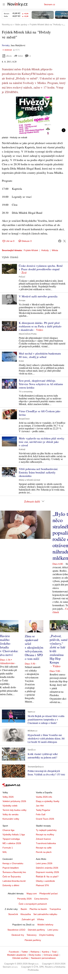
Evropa (22, 300)
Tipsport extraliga (11, 839)
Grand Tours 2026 (45, 819)
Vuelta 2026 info (44, 797)
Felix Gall (40, 814)
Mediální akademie (16, 955)
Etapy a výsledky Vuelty (47, 801)
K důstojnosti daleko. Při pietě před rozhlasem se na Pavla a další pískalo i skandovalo (40, 326)
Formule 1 (8, 847)
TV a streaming (25, 392)
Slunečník (13, 914)
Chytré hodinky (46, 935)
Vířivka (40, 919)
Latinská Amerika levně (14, 881)
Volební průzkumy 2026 (14, 801)
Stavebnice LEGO (16, 929)
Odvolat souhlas (20, 958)
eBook (9, 55)
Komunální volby (11, 819)
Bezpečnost (24, 419)
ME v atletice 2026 (12, 843)
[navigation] (3, 4)
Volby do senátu (11, 814)
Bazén (24, 909)
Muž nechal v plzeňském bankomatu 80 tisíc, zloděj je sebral (40, 355)
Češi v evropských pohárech (33, 904)
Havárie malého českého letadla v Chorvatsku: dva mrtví (9, 645)
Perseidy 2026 (24, 898)
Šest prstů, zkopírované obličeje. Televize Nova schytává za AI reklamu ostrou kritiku (41, 384)
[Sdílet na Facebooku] (59, 241)
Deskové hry (18, 935)
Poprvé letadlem (11, 868)
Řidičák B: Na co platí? (47, 876)
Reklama (35, 951)
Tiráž (54, 951)
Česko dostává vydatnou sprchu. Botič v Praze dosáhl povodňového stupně (41, 267)
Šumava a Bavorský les (14, 872)
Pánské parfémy (33, 940)
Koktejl (22, 449)
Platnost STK (42, 885)
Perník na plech (44, 852)
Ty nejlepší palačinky (46, 830)
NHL (5, 852)
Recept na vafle (44, 847)
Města (55, 250)
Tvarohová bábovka (46, 843)
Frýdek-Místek (31, 250)
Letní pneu (52, 929)
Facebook (14, 951)
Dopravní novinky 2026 (47, 872)
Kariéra (45, 951)
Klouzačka (26, 914)
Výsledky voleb (10, 805)
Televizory (32, 935)
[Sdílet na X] (64, 241)
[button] (34, 116)
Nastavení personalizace (43, 958)
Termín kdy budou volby (14, 810)
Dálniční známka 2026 (47, 868)
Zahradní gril (28, 919)
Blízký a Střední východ (29, 480)
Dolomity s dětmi (11, 885)
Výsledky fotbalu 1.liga (14, 834)
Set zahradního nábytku (45, 914)
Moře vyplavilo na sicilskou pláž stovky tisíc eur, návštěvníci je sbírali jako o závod (41, 441)
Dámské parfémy (36, 929)
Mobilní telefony (45, 924)
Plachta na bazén (38, 909)
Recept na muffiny (45, 834)
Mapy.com (32, 893)
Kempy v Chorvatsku (13, 863)
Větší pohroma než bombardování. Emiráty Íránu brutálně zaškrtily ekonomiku (38, 472)
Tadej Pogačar (43, 810)
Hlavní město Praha (28, 334)
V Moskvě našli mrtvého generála (38, 296)
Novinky (5, 45)
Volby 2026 (8, 797)
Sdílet (20, 55)
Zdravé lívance (43, 839)
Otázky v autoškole (45, 881)
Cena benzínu (41, 898)
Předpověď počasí (48, 893)
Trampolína (55, 909)
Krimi (21, 361)
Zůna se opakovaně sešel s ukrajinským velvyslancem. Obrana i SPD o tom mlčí (34, 647)
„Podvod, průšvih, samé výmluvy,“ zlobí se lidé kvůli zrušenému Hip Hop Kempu (59, 649)
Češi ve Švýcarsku (12, 876)
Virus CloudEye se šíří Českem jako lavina (39, 412)
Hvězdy (45, 250)
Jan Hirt (40, 805)
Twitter (24, 951)
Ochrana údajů (51, 955)
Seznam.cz (49, 4)
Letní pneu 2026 (44, 863)
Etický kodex (35, 955)
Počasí (22, 277)
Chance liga (8, 830)
